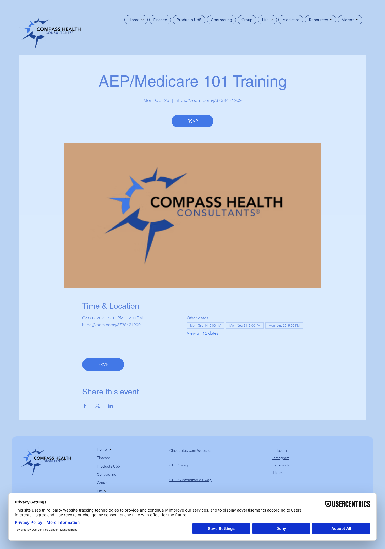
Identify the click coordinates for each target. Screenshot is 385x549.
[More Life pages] (271, 19)
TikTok (277, 472)
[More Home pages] (142, 19)
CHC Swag (178, 465)
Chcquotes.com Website (190, 450)
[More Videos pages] (357, 19)
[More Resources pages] (331, 19)
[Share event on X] (97, 406)
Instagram (280, 457)
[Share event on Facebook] (84, 406)
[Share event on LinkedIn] (110, 406)
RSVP (192, 121)
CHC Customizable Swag (190, 479)
